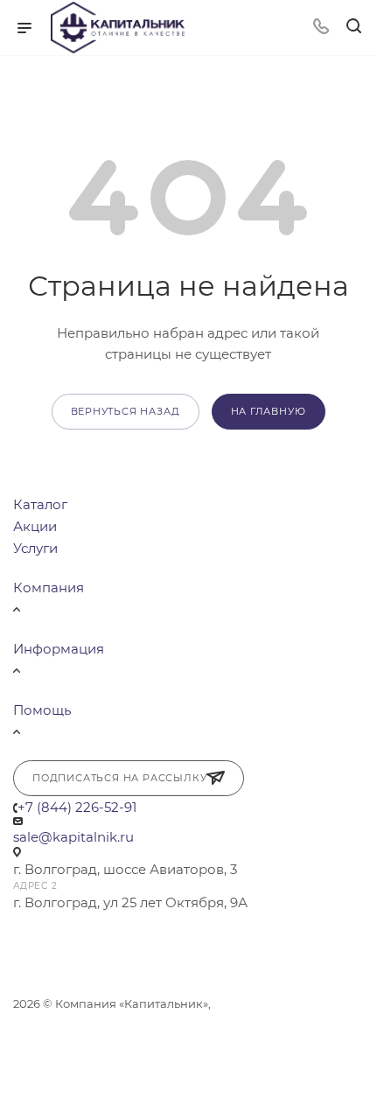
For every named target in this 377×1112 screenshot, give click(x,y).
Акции (35, 526)
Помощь (42, 710)
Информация (58, 648)
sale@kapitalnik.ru (73, 837)
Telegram (32, 936)
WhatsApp (78, 936)
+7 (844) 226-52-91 (76, 807)
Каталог (40, 504)
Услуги (35, 548)
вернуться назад (125, 411)
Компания (48, 587)
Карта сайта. (50, 1042)
